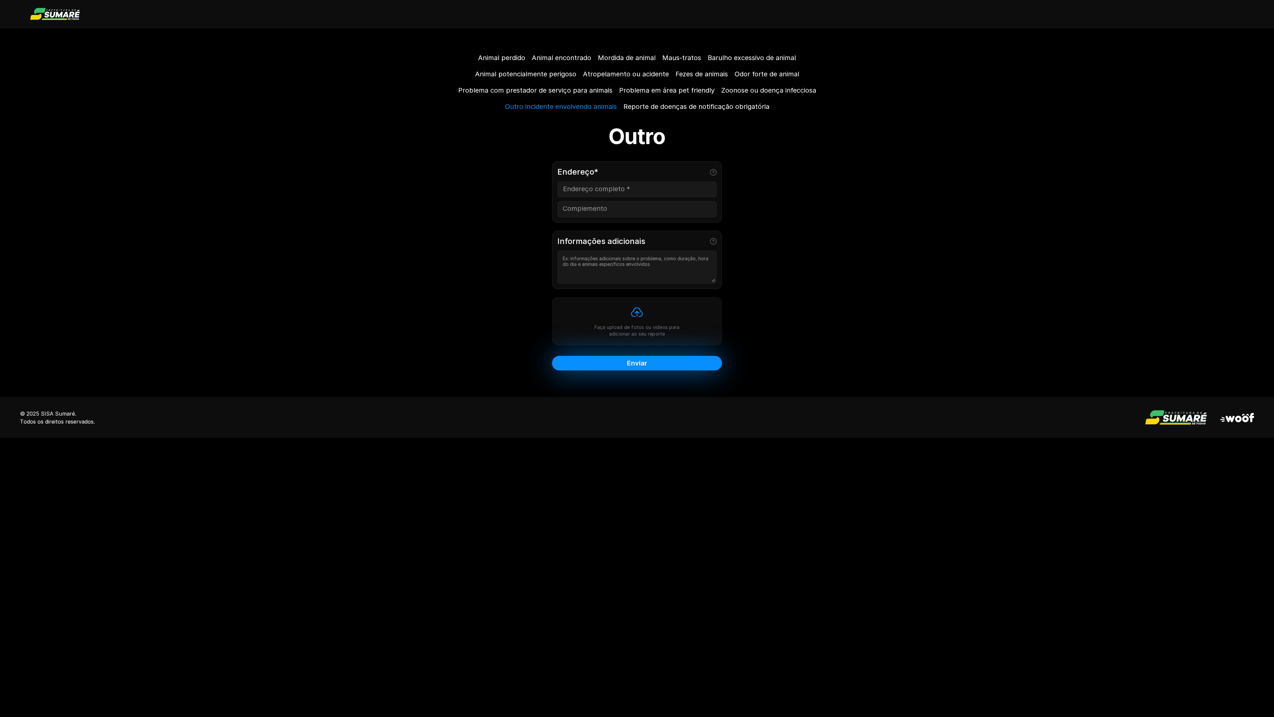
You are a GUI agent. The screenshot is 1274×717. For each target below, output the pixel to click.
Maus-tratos (681, 58)
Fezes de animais (701, 74)
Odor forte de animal (767, 74)
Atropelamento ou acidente (626, 74)
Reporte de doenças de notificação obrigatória (696, 107)
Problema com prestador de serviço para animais (535, 90)
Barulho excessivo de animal (752, 58)
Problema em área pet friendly (667, 90)
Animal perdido (501, 58)
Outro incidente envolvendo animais (561, 107)
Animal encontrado (561, 58)
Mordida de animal (627, 58)
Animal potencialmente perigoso (525, 74)
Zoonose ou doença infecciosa (768, 90)
